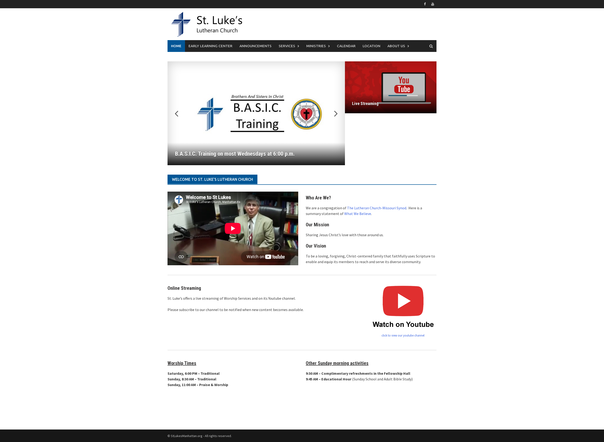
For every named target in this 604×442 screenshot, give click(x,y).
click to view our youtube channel (403, 335)
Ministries (316, 46)
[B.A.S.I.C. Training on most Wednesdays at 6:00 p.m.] (256, 113)
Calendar (346, 46)
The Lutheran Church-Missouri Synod (376, 208)
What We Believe (357, 213)
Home (176, 46)
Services (287, 46)
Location (371, 46)
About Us (396, 46)
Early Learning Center (210, 46)
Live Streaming (365, 103)
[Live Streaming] (390, 87)
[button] (333, 113)
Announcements (255, 46)
